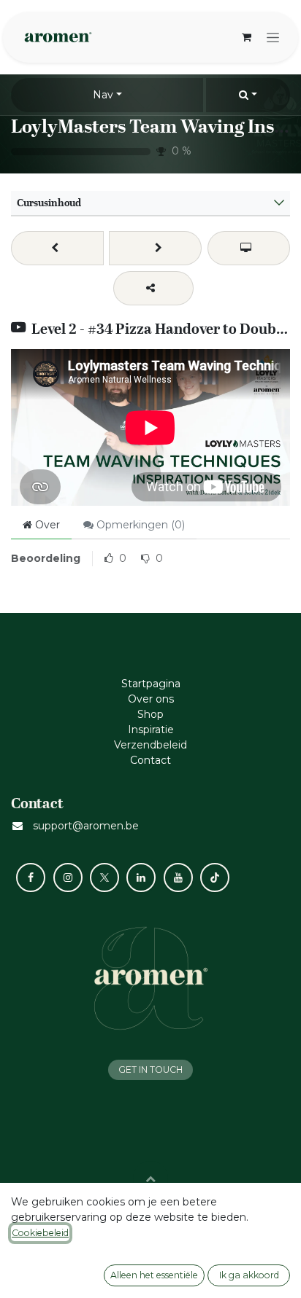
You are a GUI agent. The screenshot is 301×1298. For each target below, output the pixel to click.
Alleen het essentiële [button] (154, 1275)
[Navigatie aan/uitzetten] (272, 37)
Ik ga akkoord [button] (249, 1275)
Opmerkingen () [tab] (139, 524)
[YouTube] (178, 877)
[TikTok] (214, 877)
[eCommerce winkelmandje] (246, 37)
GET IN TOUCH (150, 1069)
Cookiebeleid (40, 1232)
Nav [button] (103, 94)
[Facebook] (30, 877)
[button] (248, 95)
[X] (104, 877)
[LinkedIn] (141, 877)
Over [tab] (46, 524)
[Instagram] (68, 877)
